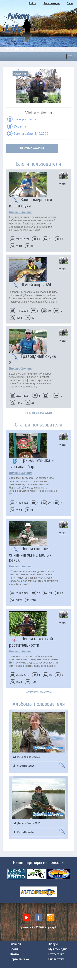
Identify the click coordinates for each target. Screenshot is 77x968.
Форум (53, 944)
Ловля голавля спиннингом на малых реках (30, 554)
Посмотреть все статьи (38, 692)
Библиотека (56, 959)
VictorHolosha (63, 184)
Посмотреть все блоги (38, 412)
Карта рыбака (19, 959)
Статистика (56, 954)
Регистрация (52, 3)
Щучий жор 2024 (36, 284)
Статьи (15, 954)
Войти (32, 3)
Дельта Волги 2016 (28, 823)
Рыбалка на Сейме (28, 757)
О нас (70, 3)
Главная (15, 944)
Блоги (14, 949)
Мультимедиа (57, 949)
